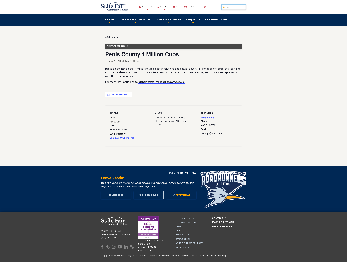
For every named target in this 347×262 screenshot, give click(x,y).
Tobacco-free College (218, 255)
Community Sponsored (122, 137)
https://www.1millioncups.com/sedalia (161, 81)
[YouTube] (120, 246)
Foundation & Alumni (216, 19)
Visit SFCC (117, 194)
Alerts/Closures (194, 7)
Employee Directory (186, 222)
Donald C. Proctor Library (189, 243)
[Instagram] (113, 246)
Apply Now (211, 7)
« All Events (111, 36)
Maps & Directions (223, 222)
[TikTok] (132, 246)
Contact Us (219, 218)
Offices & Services (185, 218)
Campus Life (193, 19)
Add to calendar (119, 94)
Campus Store (183, 239)
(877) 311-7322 (108, 237)
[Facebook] (102, 246)
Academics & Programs (168, 19)
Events (178, 7)
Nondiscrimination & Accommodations (155, 255)
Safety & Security (185, 247)
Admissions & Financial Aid (136, 19)
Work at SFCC (182, 234)
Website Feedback (222, 226)
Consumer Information (199, 255)
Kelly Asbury (207, 117)
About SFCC (110, 19)
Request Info (150, 194)
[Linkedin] (126, 246)
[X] (108, 246)
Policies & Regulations (180, 255)
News (178, 226)
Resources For (148, 7)
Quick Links (165, 7)
